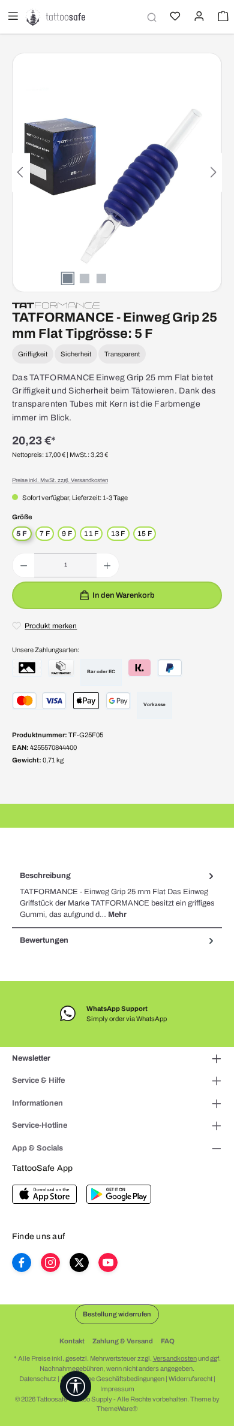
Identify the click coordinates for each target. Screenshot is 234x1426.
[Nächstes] (213, 172)
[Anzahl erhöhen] (107, 565)
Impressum (117, 1388)
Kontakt (72, 1341)
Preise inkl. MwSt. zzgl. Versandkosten (60, 480)
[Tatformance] (56, 304)
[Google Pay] (118, 701)
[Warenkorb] (222, 17)
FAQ (168, 1341)
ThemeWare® (117, 1408)
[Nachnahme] (61, 668)
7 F (45, 533)
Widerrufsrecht (190, 1378)
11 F (91, 533)
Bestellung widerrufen (117, 1314)
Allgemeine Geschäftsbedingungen (112, 1378)
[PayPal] (169, 668)
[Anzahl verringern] (24, 565)
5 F (22, 533)
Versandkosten (175, 1358)
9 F (67, 533)
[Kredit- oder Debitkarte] (39, 701)
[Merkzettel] (174, 17)
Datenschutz (37, 1378)
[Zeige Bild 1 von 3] (68, 278)
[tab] (117, 896)
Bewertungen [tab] (44, 940)
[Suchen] (150, 17)
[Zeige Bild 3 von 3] (101, 278)
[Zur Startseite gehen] (55, 16)
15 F (144, 533)
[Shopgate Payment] (27, 668)
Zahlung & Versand (122, 1341)
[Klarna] (139, 668)
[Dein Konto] (198, 17)
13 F (118, 533)
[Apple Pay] (86, 701)
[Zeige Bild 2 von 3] (84, 278)
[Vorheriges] (21, 172)
